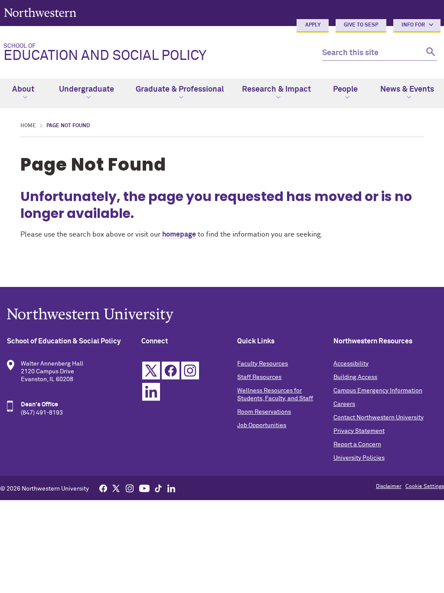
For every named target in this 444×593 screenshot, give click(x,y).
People (345, 89)
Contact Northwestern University (378, 418)
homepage (179, 234)
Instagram (190, 370)
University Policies (359, 458)
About (23, 89)
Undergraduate (86, 89)
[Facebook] (103, 488)
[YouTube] (144, 488)
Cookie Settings (424, 486)
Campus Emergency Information (377, 391)
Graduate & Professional (180, 89)
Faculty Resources (262, 364)
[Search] (429, 53)
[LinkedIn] (171, 488)
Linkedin (151, 392)
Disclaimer (389, 486)
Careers (344, 404)
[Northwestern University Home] (40, 12)
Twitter (151, 370)
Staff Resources (259, 377)
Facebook (171, 370)
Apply (312, 25)
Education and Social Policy (104, 53)
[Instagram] (130, 488)
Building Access (355, 377)
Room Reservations (264, 412)
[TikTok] (158, 488)
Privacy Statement (359, 431)
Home (28, 125)
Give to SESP (361, 25)
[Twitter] (116, 488)
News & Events (407, 89)
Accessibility (351, 364)
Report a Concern (357, 444)
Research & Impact (276, 89)
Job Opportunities (261, 425)
